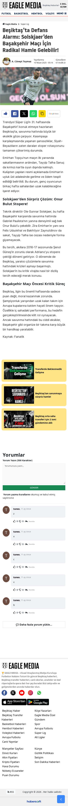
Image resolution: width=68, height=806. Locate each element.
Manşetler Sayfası (12, 748)
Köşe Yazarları (43, 710)
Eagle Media (11, 24)
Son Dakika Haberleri (47, 762)
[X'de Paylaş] (24, 113)
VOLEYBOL (52, 13)
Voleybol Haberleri (13, 733)
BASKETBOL (21, 13)
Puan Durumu (10, 775)
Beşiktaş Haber (11, 710)
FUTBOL (6, 13)
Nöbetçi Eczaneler (13, 771)
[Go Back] (61, 799)
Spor (37, 724)
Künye (38, 748)
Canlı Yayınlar (10, 741)
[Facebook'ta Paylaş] (15, 113)
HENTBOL (37, 13)
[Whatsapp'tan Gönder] (33, 113)
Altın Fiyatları (10, 757)
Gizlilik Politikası (44, 753)
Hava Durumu (10, 766)
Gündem (40, 719)
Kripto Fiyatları (11, 762)
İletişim (39, 757)
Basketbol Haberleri (14, 724)
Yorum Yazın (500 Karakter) (17, 460)
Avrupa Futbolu (11, 737)
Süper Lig (25, 24)
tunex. (16, 508)
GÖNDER (34, 487)
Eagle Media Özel (45, 715)
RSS (11, 791)
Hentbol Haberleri (13, 728)
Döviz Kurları (10, 753)
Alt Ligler (40, 737)
